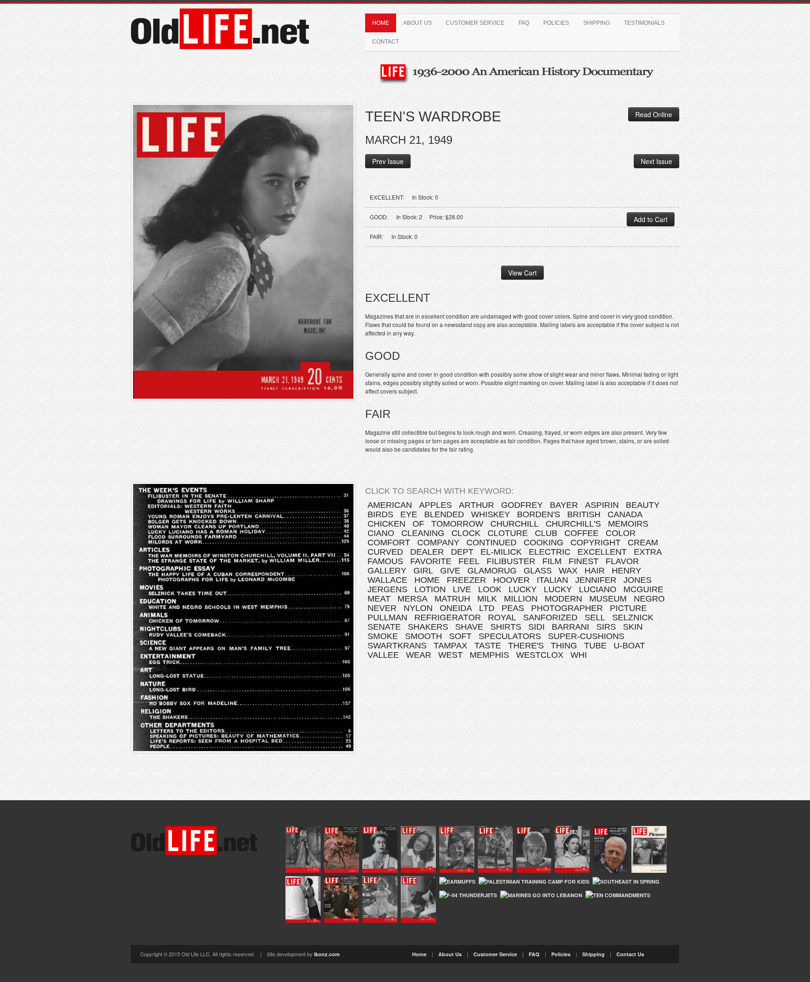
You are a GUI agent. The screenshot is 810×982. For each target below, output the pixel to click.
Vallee (383, 655)
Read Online (653, 114)
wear (418, 655)
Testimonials (644, 23)
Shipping (596, 23)
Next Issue (656, 161)
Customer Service (475, 23)
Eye (408, 514)
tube (595, 645)
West (450, 655)
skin (633, 627)
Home (380, 23)
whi (578, 655)
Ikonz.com (327, 954)
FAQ (523, 23)
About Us (417, 23)
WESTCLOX (539, 655)
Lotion (430, 589)
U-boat (629, 645)
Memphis (489, 655)
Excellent (602, 552)
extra (648, 552)
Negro (649, 598)
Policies (556, 23)
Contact (385, 41)
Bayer (564, 505)
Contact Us (630, 954)
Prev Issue (388, 161)
